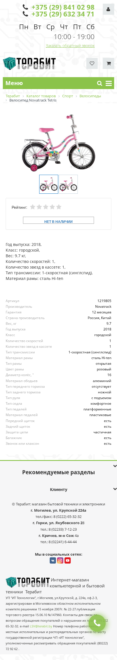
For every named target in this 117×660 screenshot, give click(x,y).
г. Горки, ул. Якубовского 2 (57, 522)
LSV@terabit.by (41, 626)
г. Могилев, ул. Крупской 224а (58, 510)
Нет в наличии (58, 221)
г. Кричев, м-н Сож (57, 535)
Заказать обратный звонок (70, 45)
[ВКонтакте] (53, 560)
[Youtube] (67, 560)
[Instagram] (60, 560)
